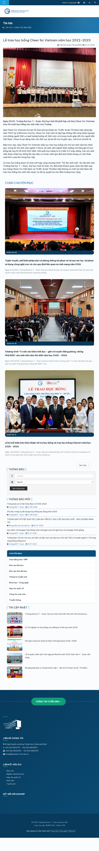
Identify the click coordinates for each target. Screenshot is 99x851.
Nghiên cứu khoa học (15, 774)
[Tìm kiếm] (95, 2)
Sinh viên (10, 780)
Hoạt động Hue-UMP (18, 559)
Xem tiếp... (83, 465)
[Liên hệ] (78, 2)
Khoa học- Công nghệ (18, 582)
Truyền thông (15, 600)
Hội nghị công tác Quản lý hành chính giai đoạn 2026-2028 (50, 641)
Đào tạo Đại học (16, 565)
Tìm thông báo (18, 489)
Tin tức (9, 27)
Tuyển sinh (11, 784)
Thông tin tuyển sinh (18, 577)
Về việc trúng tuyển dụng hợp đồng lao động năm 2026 (32, 511)
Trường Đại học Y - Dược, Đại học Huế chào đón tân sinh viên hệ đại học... (56, 614)
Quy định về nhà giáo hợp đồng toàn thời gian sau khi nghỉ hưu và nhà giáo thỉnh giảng (45, 530)
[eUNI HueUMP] (89, 2)
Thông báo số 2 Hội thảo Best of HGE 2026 (27, 504)
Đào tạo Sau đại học (18, 571)
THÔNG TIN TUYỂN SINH (48, 701)
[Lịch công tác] (84, 2)
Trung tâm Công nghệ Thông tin (62, 831)
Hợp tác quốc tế (16, 588)
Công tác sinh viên (22, 27)
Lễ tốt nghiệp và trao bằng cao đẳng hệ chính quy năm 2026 (51, 627)
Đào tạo (10, 771)
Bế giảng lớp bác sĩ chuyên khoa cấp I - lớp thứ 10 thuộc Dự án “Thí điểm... (56, 668)
